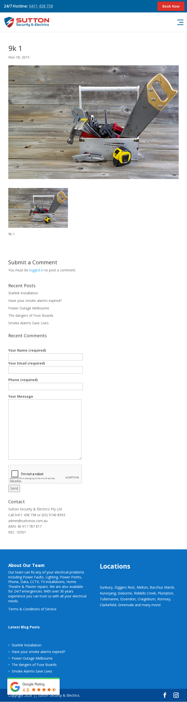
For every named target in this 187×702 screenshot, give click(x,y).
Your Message (20, 396)
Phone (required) (23, 379)
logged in (36, 270)
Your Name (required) (27, 350)
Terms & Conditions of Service (32, 609)
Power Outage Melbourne (28, 308)
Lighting (52, 577)
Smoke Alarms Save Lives (28, 323)
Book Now (170, 6)
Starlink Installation (23, 293)
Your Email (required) (26, 363)
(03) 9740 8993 (53, 515)
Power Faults (33, 577)
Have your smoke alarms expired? (35, 300)
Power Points (70, 577)
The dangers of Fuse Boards (30, 315)
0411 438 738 (41, 6)
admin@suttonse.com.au (27, 520)
